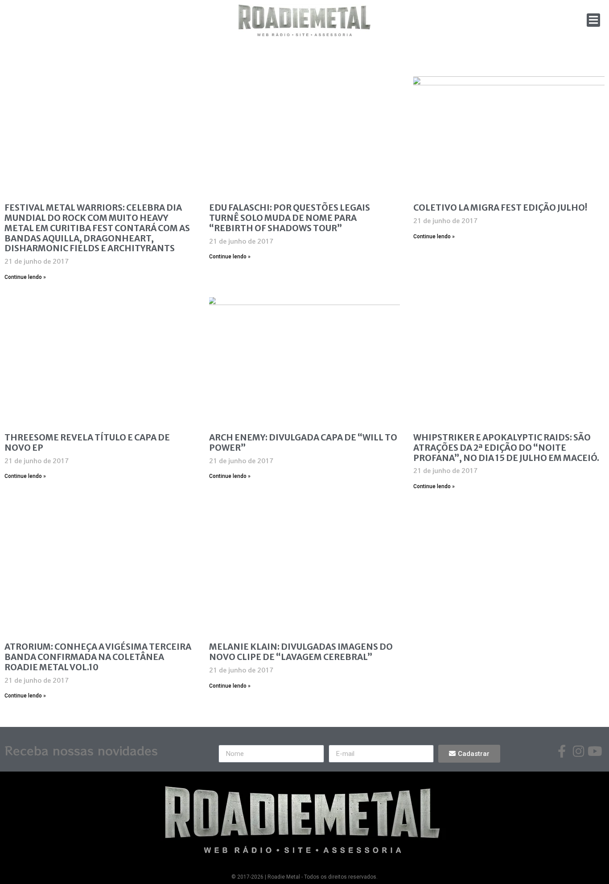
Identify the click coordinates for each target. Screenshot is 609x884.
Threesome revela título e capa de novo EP (87, 442)
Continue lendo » (25, 277)
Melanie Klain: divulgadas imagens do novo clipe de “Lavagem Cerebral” (301, 651)
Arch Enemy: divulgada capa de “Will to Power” (303, 442)
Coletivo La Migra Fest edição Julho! (500, 207)
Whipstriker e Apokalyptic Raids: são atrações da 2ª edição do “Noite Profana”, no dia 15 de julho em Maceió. (506, 447)
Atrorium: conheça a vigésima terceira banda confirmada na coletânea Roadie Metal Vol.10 (97, 656)
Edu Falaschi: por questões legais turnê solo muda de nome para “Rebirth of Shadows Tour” (289, 217)
